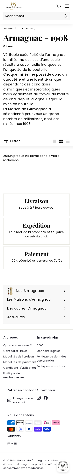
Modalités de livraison (18, 356)
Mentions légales (49, 351)
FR (9, 443)
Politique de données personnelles (52, 359)
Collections (25, 28)
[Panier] (58, 6)
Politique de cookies (51, 366)
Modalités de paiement (19, 362)
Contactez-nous (15, 351)
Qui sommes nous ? (17, 345)
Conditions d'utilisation (19, 368)
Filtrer (14, 141)
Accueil (8, 28)
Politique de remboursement (15, 375)
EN (15, 443)
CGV (40, 345)
